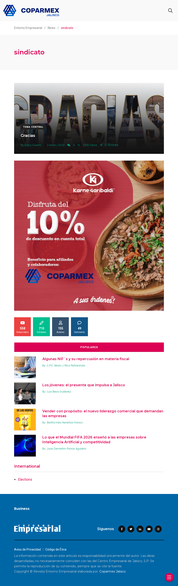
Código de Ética (55, 549)
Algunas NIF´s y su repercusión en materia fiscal (85, 359)
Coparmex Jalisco (112, 571)
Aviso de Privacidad (27, 549)
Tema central (33, 127)
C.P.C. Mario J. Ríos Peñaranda (66, 365)
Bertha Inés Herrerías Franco (65, 422)
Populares (89, 347)
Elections (25, 479)
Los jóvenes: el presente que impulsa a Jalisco (83, 385)
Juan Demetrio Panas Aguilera (66, 448)
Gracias (28, 135)
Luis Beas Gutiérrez (59, 391)
